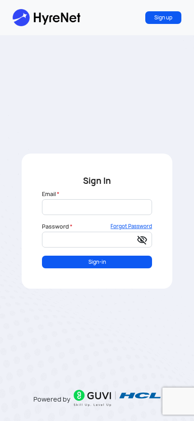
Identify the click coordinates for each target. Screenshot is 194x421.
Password (55, 227)
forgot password (131, 226)
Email (49, 194)
